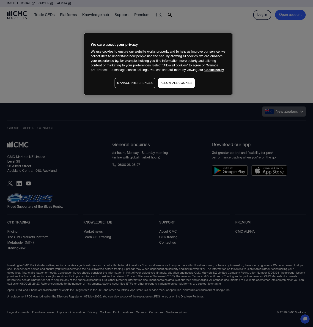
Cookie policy (214, 69)
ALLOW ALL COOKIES (176, 83)
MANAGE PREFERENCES (135, 83)
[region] (158, 64)
